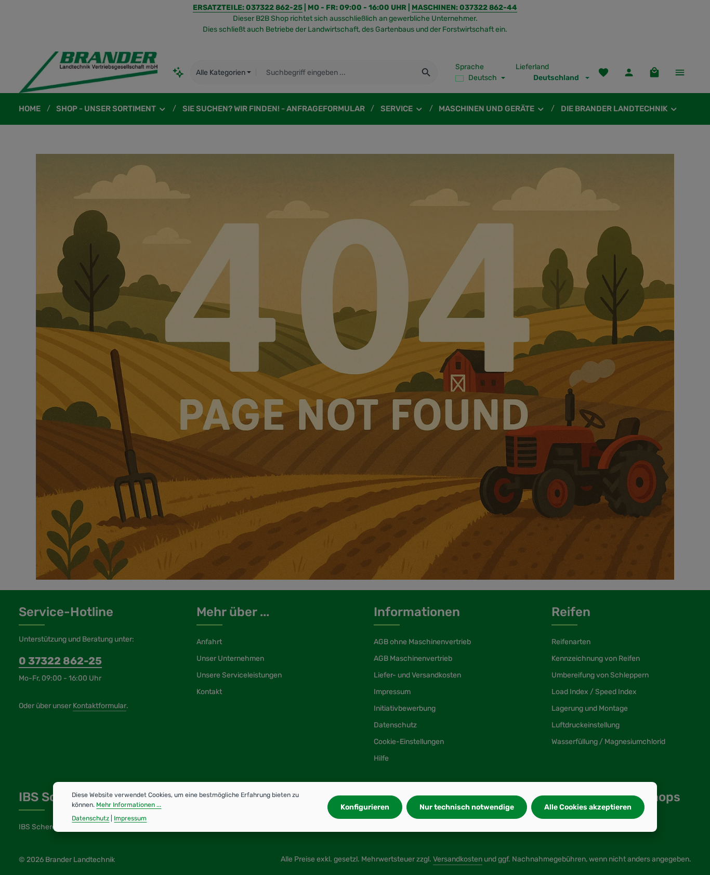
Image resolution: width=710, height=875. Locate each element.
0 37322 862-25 (60, 661)
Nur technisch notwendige (466, 806)
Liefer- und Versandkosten (417, 675)
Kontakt (209, 691)
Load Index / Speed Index (594, 691)
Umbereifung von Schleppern (600, 675)
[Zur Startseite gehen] (88, 72)
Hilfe (381, 758)
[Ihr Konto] (628, 72)
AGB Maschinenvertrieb (413, 658)
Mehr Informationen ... (128, 804)
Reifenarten (570, 641)
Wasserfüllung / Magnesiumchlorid (608, 741)
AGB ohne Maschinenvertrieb (422, 641)
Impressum (392, 691)
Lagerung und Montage (589, 708)
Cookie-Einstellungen (409, 741)
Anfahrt (209, 641)
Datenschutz (395, 725)
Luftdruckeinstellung (585, 725)
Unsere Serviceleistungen (239, 675)
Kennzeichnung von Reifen (595, 658)
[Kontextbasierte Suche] (178, 72)
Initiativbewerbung (405, 708)
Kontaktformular (99, 705)
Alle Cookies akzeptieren (588, 806)
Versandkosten (457, 859)
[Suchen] (426, 72)
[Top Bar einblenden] (679, 72)
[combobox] (336, 72)
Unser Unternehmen (230, 658)
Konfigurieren (364, 806)
